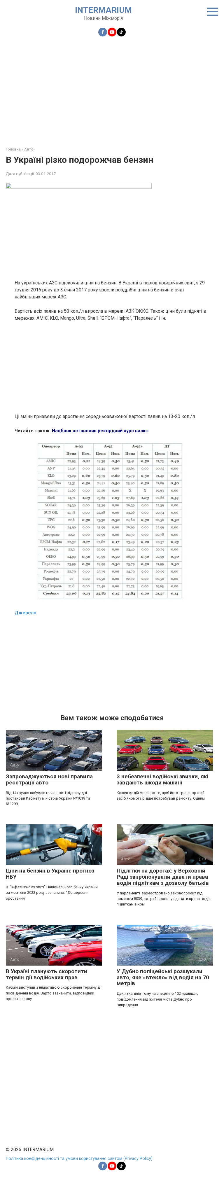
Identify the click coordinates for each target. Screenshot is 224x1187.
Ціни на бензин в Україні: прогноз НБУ (50, 873)
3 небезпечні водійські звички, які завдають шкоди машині (162, 779)
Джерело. (26, 613)
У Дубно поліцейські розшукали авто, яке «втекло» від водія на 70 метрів (163, 977)
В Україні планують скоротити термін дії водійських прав (46, 974)
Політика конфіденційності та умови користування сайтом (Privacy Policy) (79, 1158)
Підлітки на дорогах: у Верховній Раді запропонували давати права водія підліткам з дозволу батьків (163, 876)
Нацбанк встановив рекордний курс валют (100, 430)
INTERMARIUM (103, 10)
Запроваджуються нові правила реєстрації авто (49, 779)
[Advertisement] (112, 88)
